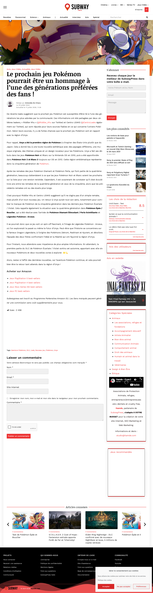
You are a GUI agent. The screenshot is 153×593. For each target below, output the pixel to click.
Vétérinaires (120, 365)
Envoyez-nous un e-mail (87, 559)
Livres (113, 5)
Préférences (141, 587)
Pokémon (44, 164)
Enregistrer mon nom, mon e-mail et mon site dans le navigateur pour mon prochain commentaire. (54, 398)
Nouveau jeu (40, 350)
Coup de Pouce (114, 231)
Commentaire (14, 402)
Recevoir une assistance (12, 563)
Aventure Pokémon (18, 350)
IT (146, 9)
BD (121, 5)
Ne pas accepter (123, 587)
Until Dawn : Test (116, 203)
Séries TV (131, 5)
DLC (28, 350)
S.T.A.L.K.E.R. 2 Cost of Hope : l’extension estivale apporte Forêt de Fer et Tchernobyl (63, 537)
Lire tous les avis (138, 237)
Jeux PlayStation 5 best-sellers (24, 278)
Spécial (96, 17)
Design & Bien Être (121, 369)
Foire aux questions (48, 571)
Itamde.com (35, 588)
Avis (87, 17)
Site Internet (13, 387)
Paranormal (20, 17)
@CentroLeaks (89, 122)
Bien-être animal (122, 339)
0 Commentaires (17, 532)
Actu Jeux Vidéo (14, 69)
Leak (32, 350)
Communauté (8, 575)
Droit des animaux (123, 352)
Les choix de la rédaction (117, 207)
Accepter (106, 587)
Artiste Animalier (122, 335)
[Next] (144, 524)
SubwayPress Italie (48, 575)
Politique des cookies (105, 580)
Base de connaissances (86, 571)
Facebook (118, 559)
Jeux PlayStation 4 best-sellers (24, 282)
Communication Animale (123, 218)
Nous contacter (9, 559)
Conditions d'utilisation (12, 571)
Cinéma (104, 5)
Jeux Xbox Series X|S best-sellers (25, 287)
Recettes (7, 17)
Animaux (47, 17)
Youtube (118, 563)
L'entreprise (45, 559)
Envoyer (111, 118)
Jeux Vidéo (142, 5)
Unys (56, 350)
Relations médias (9, 567)
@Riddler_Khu (44, 122)
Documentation (83, 575)
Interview (76, 17)
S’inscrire (138, 10)
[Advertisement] (55, 328)
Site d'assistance (84, 563)
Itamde (119, 408)
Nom (10, 367)
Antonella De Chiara (33, 103)
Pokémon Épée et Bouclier (135, 534)
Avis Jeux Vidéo (114, 205)
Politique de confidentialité (51, 563)
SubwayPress (117, 412)
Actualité (64, 17)
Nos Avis (128, 207)
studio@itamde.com (126, 435)
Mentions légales (47, 567)
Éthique (115, 373)
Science (33, 17)
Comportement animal (125, 348)
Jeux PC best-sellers (19, 291)
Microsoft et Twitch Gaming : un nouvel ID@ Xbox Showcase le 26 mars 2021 (120, 149)
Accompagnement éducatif (127, 331)
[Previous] (8, 524)
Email (10, 377)
